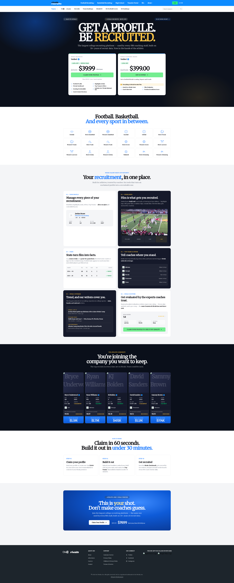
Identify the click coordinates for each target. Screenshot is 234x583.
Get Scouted (141, 75)
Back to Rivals (71, 19)
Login (181, 3)
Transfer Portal (133, 3)
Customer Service (108, 555)
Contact (90, 564)
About (150, 3)
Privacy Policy (107, 558)
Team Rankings (88, 9)
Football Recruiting (87, 3)
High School (120, 3)
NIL (143, 3)
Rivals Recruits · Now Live (116, 19)
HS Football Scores (112, 9)
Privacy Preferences (117, 577)
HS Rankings (125, 9)
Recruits (77, 9)
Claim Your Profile (91, 75)
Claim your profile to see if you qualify (143, 329)
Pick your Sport (162, 19)
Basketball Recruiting (104, 3)
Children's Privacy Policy (110, 561)
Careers (90, 561)
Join (175, 3)
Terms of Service (108, 564)
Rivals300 (99, 9)
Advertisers (91, 558)
